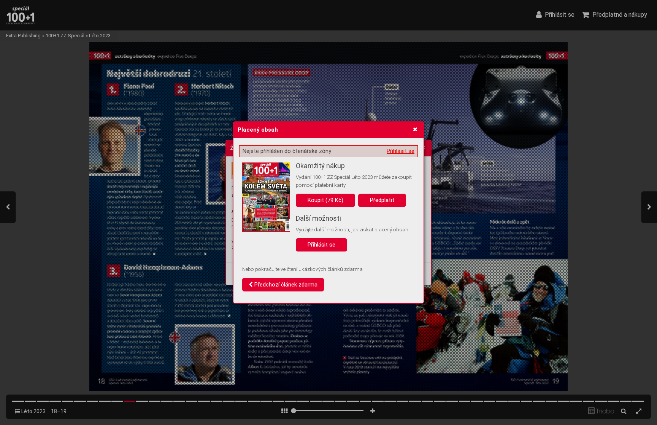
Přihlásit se (400, 151)
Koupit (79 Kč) (325, 200)
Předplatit (382, 200)
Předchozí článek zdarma (285, 284)
